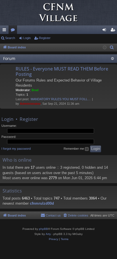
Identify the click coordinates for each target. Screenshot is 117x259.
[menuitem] (111, 47)
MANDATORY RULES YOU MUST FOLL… (61, 99)
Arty (48, 234)
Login (27, 38)
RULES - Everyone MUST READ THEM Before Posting (62, 71)
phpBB (43, 228)
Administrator (30, 103)
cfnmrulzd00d (42, 203)
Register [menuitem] (114, 31)
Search (10, 38)
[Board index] (58, 12)
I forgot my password (16, 148)
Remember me (74, 148)
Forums (14, 31)
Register (45, 38)
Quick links (5, 31)
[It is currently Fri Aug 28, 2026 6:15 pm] (104, 47)
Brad (35, 90)
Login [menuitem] (105, 31)
